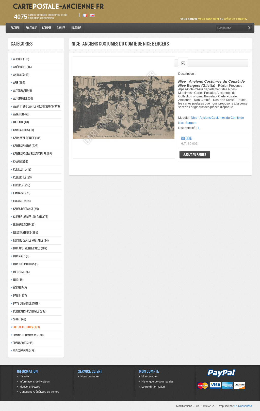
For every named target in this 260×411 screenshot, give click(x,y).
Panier (61, 28)
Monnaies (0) (21, 256)
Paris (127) (20, 296)
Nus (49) (18, 280)
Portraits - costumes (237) (29, 311)
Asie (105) (19, 83)
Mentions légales (30, 386)
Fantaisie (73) (21, 193)
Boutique (31, 28)
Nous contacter (90, 376)
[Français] (85, 15)
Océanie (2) (20, 288)
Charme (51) (20, 162)
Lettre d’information (153, 386)
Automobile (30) (23, 98)
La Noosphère (243, 405)
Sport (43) (19, 319)
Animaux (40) (21, 75)
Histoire (76, 28)
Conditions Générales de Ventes (39, 391)
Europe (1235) (21, 185)
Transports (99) (23, 343)
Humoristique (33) (24, 225)
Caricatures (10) (23, 130)
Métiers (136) (21, 272)
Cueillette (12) (22, 169)
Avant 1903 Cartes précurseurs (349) (36, 106)
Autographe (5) (22, 91)
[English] (92, 15)
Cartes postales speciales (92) (32, 154)
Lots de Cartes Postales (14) (31, 240)
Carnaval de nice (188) (27, 138)
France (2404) (22, 201)
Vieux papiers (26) (24, 351)
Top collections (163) (26, 327)
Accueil (15, 28)
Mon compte (149, 376)
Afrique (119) (21, 59)
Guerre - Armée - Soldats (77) (30, 217)
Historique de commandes (157, 381)
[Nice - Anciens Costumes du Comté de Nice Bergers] (124, 107)
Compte (46, 28)
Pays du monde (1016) (26, 303)
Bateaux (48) (21, 122)
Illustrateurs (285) (25, 232)
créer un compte (235, 18)
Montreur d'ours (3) (26, 264)
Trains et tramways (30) (28, 335)
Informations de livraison (35, 381)
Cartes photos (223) (25, 146)
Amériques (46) (22, 67)
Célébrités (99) (22, 177)
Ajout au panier (194, 154)
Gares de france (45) (26, 209)
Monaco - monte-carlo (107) (30, 248)
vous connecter (208, 18)
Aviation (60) (21, 114)
